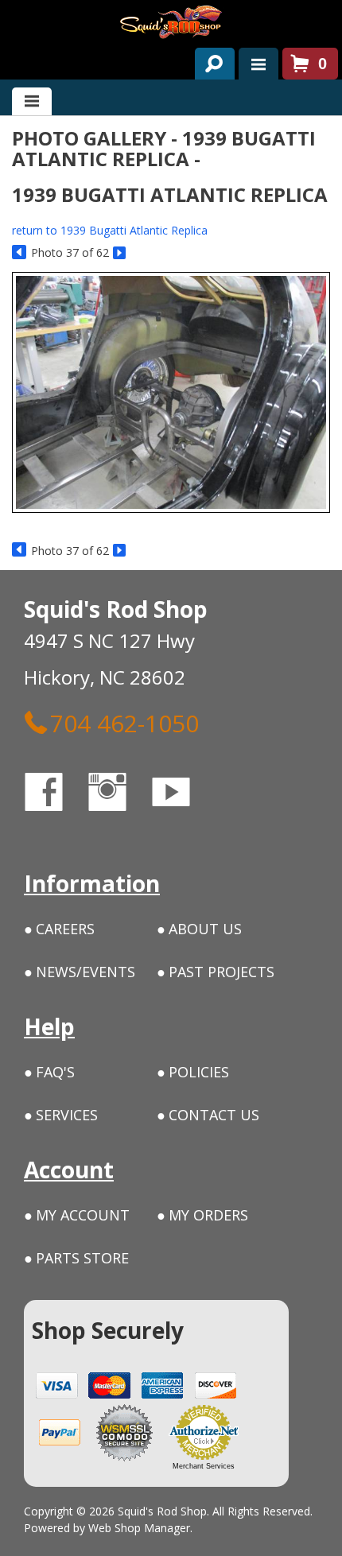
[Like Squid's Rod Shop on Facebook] (58, 794)
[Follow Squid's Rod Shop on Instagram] (121, 794)
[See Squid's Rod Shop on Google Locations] (234, 794)
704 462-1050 (124, 723)
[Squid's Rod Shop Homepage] (171, 22)
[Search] (209, 60)
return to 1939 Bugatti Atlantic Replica (110, 230)
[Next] (120, 253)
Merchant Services (204, 1466)
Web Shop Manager (139, 1527)
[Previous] (19, 253)
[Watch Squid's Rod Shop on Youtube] (185, 794)
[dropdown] (258, 64)
